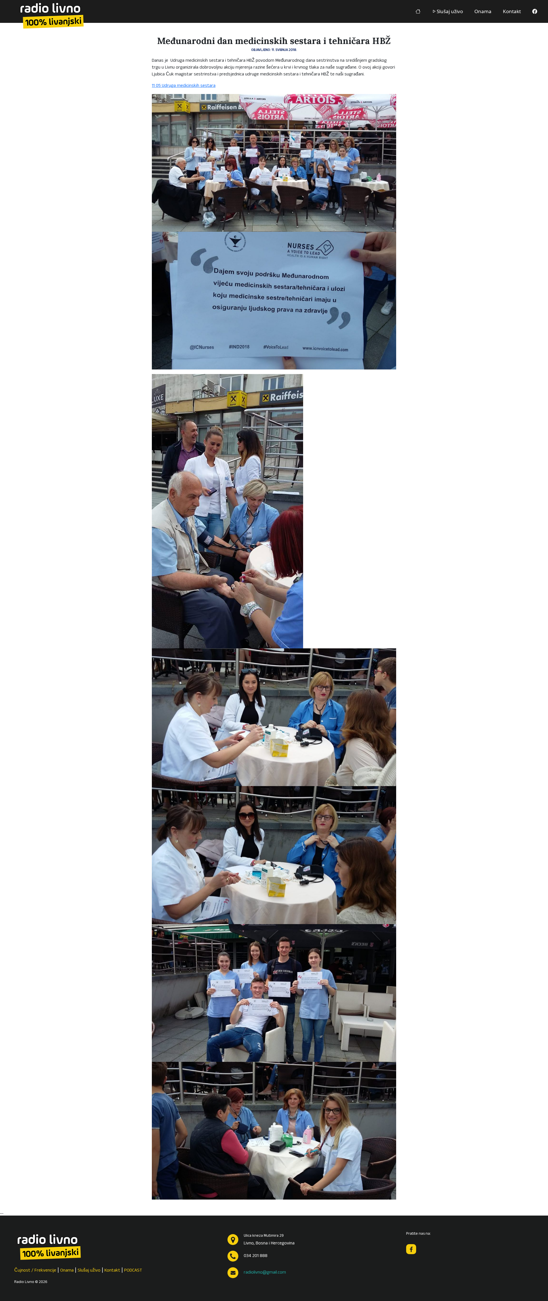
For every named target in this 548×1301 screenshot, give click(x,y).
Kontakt (512, 11)
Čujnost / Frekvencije (35, 1270)
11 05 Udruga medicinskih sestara (183, 86)
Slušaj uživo (450, 11)
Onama (482, 11)
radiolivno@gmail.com (265, 1272)
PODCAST (133, 1270)
